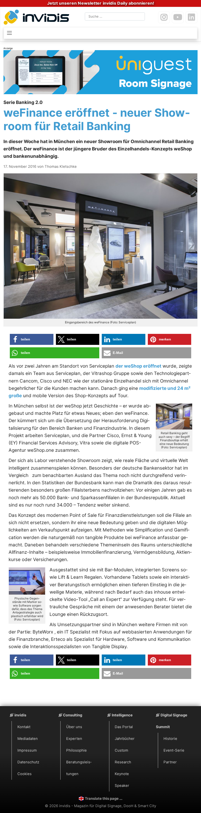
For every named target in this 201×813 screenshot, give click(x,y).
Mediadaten (27, 738)
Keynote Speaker (122, 780)
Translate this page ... (103, 798)
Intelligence (122, 715)
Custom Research (123, 756)
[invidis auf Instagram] (164, 17)
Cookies (24, 774)
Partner (170, 762)
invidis (20, 715)
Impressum (27, 750)
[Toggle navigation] (100, 33)
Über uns (74, 727)
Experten (74, 738)
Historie (170, 738)
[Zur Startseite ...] (38, 18)
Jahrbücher (125, 738)
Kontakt (23, 727)
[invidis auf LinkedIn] (191, 17)
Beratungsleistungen (78, 768)
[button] (31, 339)
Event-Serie (173, 750)
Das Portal (124, 727)
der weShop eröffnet (138, 366)
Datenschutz (28, 762)
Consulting (72, 715)
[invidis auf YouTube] (178, 17)
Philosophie (76, 750)
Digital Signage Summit (171, 721)
